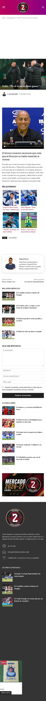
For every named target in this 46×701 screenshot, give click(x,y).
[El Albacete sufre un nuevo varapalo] (8, 335)
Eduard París (13, 94)
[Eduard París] (4, 94)
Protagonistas (11, 18)
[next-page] (7, 468)
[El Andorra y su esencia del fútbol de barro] (8, 410)
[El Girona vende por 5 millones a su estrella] (8, 448)
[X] (20, 101)
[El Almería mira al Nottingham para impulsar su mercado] (8, 423)
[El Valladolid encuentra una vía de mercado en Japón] (8, 460)
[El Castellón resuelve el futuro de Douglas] (8, 296)
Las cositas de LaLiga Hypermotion (34, 281)
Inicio (3, 18)
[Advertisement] (23, 38)
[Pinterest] (26, 101)
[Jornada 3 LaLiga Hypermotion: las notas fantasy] (7, 577)
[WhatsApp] (32, 101)
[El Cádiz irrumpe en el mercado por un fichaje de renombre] (7, 602)
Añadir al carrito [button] (5, 692)
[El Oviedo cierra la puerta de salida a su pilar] (8, 435)
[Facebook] (13, 101)
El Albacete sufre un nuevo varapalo (29, 331)
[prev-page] (3, 468)
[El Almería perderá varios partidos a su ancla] (8, 322)
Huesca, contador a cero (8, 281)
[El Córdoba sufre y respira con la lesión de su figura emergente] (8, 309)
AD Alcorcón (12, 237)
